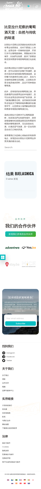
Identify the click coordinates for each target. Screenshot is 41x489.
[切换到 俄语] (12, 483)
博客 (3, 379)
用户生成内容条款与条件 (11, 462)
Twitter (9, 360)
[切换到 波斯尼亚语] (12, 480)
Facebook (11, 357)
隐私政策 (5, 450)
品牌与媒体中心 (8, 390)
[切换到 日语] (33, 480)
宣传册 (4, 409)
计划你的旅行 (7, 405)
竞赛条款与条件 (8, 454)
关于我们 (5, 375)
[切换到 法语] (20, 480)
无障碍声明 (6, 458)
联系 (3, 417)
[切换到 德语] (25, 480)
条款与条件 (6, 443)
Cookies (5, 447)
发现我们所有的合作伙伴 (21, 234)
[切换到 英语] (8, 480)
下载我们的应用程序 (9, 428)
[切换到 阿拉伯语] (16, 480)
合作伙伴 (5, 383)
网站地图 (5, 424)
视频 (3, 387)
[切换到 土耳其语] (20, 483)
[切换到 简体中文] (25, 483)
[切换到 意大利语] (29, 480)
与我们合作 (6, 420)
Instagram (11, 353)
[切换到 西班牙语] (16, 483)
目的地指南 (6, 413)
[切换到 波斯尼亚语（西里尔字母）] (29, 483)
